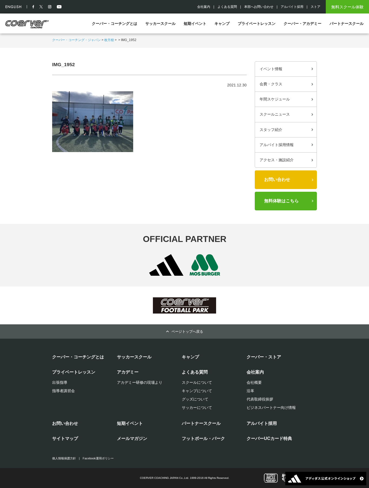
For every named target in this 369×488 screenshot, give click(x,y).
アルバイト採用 (292, 7)
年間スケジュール (275, 99)
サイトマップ (65, 438)
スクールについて (197, 382)
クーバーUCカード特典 (269, 438)
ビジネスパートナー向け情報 (271, 407)
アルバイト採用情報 (277, 145)
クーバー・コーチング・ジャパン (76, 40)
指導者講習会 (63, 391)
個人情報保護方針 (64, 458)
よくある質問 (227, 7)
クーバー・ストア (264, 357)
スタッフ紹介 (271, 129)
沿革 (250, 391)
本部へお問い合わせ (258, 7)
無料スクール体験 (347, 7)
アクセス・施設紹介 (277, 160)
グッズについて (195, 399)
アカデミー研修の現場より (139, 382)
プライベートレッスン (257, 23)
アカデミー (128, 372)
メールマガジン (132, 438)
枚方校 (109, 40)
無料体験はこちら (281, 200)
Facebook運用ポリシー (98, 458)
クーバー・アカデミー (302, 23)
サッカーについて (197, 407)
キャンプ (222, 23)
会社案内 (203, 7)
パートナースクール (347, 23)
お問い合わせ (277, 179)
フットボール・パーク (203, 438)
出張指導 (59, 382)
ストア (315, 7)
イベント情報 (271, 69)
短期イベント (195, 23)
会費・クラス (271, 84)
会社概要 (254, 382)
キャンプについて (197, 391)
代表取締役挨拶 (260, 399)
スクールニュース (275, 114)
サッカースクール (160, 23)
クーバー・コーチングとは (114, 23)
